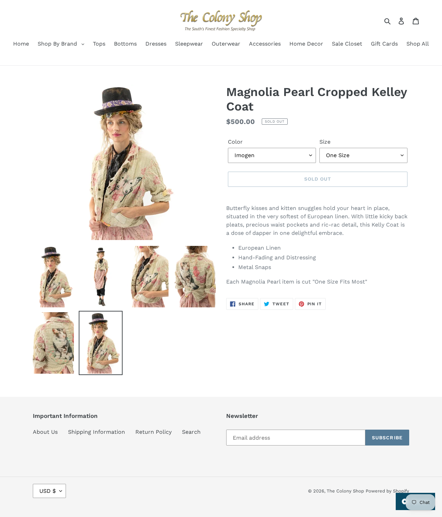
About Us (45, 432)
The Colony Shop (345, 491)
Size (324, 141)
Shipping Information (96, 432)
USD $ (47, 491)
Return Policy (153, 432)
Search (191, 432)
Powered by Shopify (387, 491)
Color (235, 141)
